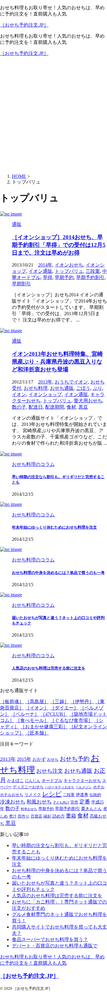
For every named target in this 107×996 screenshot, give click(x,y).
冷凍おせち (12, 802)
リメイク (32, 794)
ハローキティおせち (59, 787)
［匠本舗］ (37, 732)
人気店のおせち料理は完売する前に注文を (48, 668)
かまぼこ (15, 780)
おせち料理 (36, 388)
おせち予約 (74, 759)
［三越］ (59, 701)
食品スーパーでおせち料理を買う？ (50, 939)
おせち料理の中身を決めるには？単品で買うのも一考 (58, 572)
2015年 (24, 759)
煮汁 (13, 816)
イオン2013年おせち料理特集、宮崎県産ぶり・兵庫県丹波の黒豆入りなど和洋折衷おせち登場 (57, 361)
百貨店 (36, 816)
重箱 (71, 816)
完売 (74, 802)
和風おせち (39, 802)
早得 (47, 277)
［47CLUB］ (54, 714)
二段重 (69, 795)
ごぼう (83, 388)
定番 (84, 802)
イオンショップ (45, 394)
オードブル (52, 780)
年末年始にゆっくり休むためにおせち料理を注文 (54, 527)
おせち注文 (49, 771)
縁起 (47, 816)
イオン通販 (40, 271)
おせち (53, 760)
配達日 (36, 407)
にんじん (32, 781)
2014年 (45, 264)
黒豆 (83, 407)
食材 (71, 407)
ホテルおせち (11, 795)
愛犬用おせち (88, 400)
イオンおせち (69, 264)
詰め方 (58, 816)
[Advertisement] (53, 115)
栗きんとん (91, 808)
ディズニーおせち (28, 787)
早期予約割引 (90, 277)
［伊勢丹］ (82, 701)
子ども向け (61, 802)
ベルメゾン (83, 787)
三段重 (93, 271)
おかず (39, 759)
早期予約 (64, 277)
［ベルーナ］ (25, 714)
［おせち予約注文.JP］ (24, 24)
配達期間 (54, 407)
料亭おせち (29, 809)
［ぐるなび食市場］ (71, 720)
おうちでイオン (71, 381)
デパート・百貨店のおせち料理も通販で (54, 945)
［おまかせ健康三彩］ (44, 726)
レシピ (52, 794)
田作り (23, 816)
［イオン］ (37, 707)
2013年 (45, 381)
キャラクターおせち (82, 780)
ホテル (99, 787)
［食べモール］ (32, 720)
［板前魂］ (12, 701)
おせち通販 (62, 388)
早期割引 (21, 283)
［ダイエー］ (64, 707)
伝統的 (95, 795)
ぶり (97, 388)
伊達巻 (82, 794)
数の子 (19, 407)
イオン (19, 394)
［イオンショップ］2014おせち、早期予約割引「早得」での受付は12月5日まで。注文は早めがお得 (59, 245)
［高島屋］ (37, 701)
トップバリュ (69, 271)
